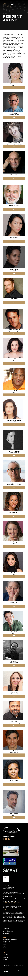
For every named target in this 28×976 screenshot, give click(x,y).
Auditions (5, 957)
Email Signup (6, 930)
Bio (14, 87)
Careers (5, 959)
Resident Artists (7, 941)
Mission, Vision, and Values (10, 939)
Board (4, 944)
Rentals (5, 955)
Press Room (6, 928)
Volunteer (5, 954)
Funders (5, 947)
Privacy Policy (6, 965)
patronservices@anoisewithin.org (11, 902)
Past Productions (7, 942)
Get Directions (6, 890)
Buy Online (6, 909)
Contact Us (6, 933)
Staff (4, 946)
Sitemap (21, 965)
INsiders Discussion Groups (10, 931)
